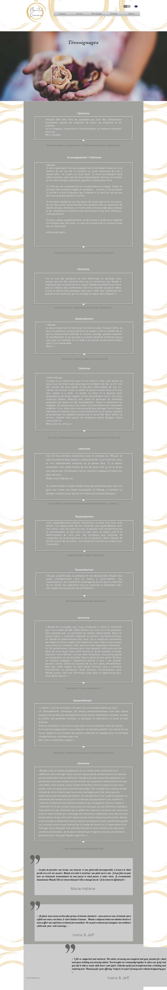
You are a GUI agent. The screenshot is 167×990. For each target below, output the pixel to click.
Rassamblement (84, 318)
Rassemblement (84, 516)
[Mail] (136, 6)
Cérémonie (83, 113)
